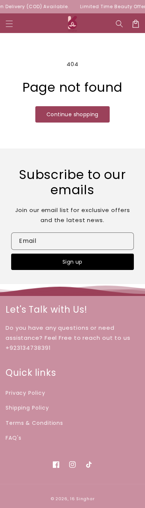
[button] (9, 24)
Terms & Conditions (34, 423)
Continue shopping (72, 114)
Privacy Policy (25, 393)
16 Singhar (82, 499)
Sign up (72, 262)
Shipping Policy (27, 407)
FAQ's (14, 438)
